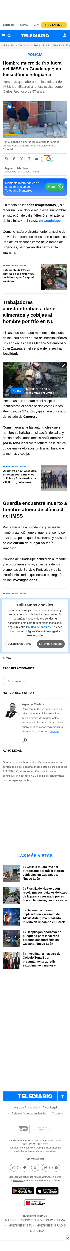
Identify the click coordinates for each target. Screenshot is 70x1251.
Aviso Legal (50, 1107)
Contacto (57, 1113)
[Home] (35, 35)
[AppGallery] (35, 1203)
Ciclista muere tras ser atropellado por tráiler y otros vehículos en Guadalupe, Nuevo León (43, 872)
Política (47, 45)
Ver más (54, 731)
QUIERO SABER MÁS (19, 644)
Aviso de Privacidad (25, 1107)
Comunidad (25, 45)
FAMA (61, 1220)
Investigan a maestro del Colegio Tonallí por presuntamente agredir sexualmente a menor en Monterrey (42, 961)
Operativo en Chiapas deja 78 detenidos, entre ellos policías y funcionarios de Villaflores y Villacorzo (20, 476)
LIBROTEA (37, 1230)
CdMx (24, 24)
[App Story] (47, 1191)
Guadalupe (14, 681)
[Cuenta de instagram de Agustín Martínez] (25, 740)
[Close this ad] (67, 1238)
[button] (6, 158)
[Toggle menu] (3, 35)
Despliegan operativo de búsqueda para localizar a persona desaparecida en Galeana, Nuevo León (42, 937)
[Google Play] (23, 1191)
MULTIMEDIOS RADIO (51, 1225)
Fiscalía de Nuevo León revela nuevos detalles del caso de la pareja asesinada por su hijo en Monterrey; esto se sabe (45, 894)
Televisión (59, 45)
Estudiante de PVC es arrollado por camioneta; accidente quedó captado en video (19, 275)
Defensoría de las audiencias (29, 1113)
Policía (37, 45)
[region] (35, 9)
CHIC (49, 1220)
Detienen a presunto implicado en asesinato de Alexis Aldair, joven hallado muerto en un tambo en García (44, 916)
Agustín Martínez (17, 168)
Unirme (51, 186)
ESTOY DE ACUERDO (51, 644)
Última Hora (10, 45)
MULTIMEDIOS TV (20, 1225)
